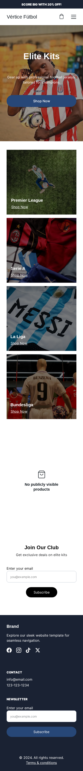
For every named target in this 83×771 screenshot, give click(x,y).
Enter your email (20, 568)
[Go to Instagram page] (18, 650)
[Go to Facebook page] (9, 650)
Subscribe (42, 592)
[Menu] (73, 17)
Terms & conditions (41, 763)
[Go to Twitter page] (37, 650)
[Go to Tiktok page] (28, 650)
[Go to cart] (61, 17)
